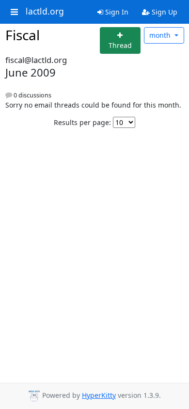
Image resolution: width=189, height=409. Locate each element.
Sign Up (163, 11)
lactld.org (45, 11)
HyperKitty (99, 395)
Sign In (115, 11)
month (161, 35)
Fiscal (22, 35)
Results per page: (82, 122)
